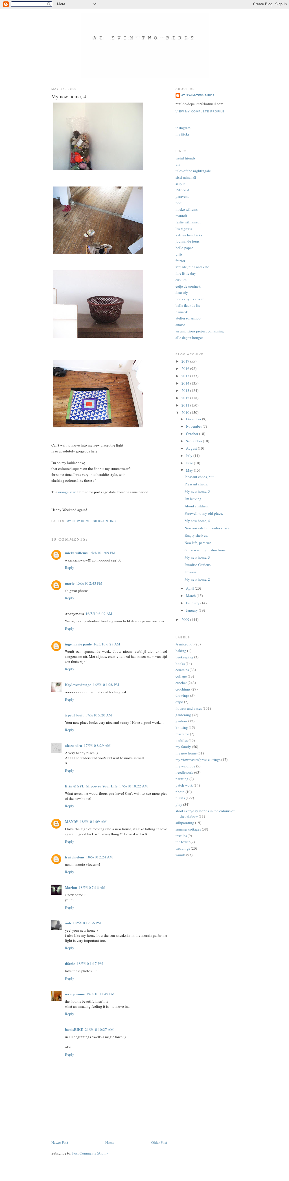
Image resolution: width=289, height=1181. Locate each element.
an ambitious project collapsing (200, 331)
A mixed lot (185, 644)
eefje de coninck (188, 286)
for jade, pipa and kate (192, 266)
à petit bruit (74, 715)
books (180, 663)
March (191, 595)
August (192, 448)
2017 (185, 361)
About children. (197, 506)
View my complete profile (200, 111)
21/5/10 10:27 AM (99, 1029)
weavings (183, 848)
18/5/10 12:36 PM (87, 922)
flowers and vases (189, 708)
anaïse (180, 324)
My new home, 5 (197, 491)
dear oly (182, 292)
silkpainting (104, 521)
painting (182, 778)
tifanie (70, 963)
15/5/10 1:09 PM (102, 552)
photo (180, 791)
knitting (182, 727)
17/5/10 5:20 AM (98, 715)
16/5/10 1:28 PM (106, 684)
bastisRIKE (74, 1029)
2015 (185, 375)
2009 (185, 619)
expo (179, 701)
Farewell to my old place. (204, 513)
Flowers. (191, 571)
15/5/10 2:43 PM (89, 583)
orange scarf (67, 491)
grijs (179, 254)
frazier (180, 260)
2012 (185, 397)
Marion (71, 887)
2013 (185, 390)
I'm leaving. (193, 498)
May (190, 470)
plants (180, 797)
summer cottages (188, 829)
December (194, 418)
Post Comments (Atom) (90, 1153)
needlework (184, 772)
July (189, 455)
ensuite (181, 279)
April (190, 588)
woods (180, 854)
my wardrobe (185, 766)
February (193, 602)
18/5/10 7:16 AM (92, 887)
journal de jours (188, 241)
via (178, 164)
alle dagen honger (189, 337)
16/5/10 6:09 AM (99, 613)
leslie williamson (189, 222)
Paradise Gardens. (198, 564)
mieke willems (76, 552)
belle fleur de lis (188, 305)
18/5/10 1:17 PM (90, 963)
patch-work (184, 785)
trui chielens (74, 857)
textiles (181, 835)
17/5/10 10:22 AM (133, 786)
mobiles (182, 740)
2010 (185, 412)
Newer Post (59, 1142)
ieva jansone (75, 993)
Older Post (159, 1142)
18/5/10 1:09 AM (93, 821)
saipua (180, 183)
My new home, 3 (197, 557)
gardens (181, 720)
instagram (183, 127)
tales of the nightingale (193, 170)
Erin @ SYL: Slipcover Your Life (91, 786)
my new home (79, 521)
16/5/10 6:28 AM (106, 644)
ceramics (182, 669)
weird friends (185, 158)
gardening (183, 714)
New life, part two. (198, 542)
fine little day (186, 273)
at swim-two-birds (198, 95)
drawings (182, 695)
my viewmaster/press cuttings (198, 759)
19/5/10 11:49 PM (100, 993)
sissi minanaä (186, 177)
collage (181, 676)
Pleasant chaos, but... (200, 476)
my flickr (182, 134)
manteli (181, 215)
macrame (182, 733)
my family (183, 746)
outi (68, 922)
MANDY (71, 821)
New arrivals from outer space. (207, 527)
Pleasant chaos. (196, 484)
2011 (185, 405)
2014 (185, 383)
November (194, 426)
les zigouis (184, 228)
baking (181, 650)
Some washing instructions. (205, 549)
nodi (179, 202)
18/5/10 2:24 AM (99, 857)
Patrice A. (183, 189)
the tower (183, 841)
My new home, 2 (197, 579)
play (179, 804)
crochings (183, 689)
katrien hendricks (189, 234)
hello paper (184, 247)
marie (70, 583)
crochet (181, 682)
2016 (185, 368)
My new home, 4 (197, 520)
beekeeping (184, 657)
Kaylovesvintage (78, 684)
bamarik (182, 311)
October (192, 433)
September (194, 440)
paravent (182, 196)
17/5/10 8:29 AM (97, 745)
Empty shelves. (196, 535)
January (192, 610)
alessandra (73, 745)
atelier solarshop (188, 318)
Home (109, 1142)
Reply (69, 567)
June (190, 462)
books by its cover (189, 298)
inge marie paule (78, 644)
